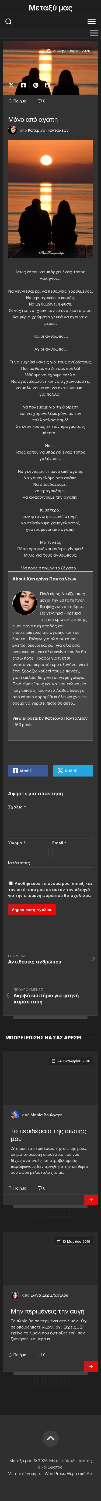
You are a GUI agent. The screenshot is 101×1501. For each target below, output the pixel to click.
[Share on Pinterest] (35, 85)
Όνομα (17, 842)
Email (59, 842)
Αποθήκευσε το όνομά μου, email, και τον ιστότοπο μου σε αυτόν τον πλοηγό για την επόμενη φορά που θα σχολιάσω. (50, 889)
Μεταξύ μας (50, 7)
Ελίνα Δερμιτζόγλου (49, 1295)
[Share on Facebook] (23, 85)
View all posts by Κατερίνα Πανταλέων (50, 718)
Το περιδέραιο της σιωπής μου (48, 1135)
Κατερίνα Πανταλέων (48, 130)
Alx (89, 1473)
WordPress (55, 1473)
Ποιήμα (20, 101)
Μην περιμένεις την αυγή (47, 1311)
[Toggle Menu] (94, 32)
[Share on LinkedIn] (47, 85)
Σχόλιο (17, 807)
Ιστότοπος (19, 862)
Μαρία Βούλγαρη (46, 1115)
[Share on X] (12, 85)
